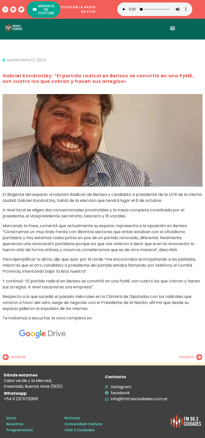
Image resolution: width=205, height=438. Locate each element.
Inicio (11, 417)
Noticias (72, 417)
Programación (19, 429)
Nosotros (15, 423)
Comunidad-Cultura (83, 423)
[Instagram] (5, 10)
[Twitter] (21, 10)
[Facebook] (13, 10)
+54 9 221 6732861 (21, 399)
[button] (172, 28)
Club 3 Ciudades (79, 429)
